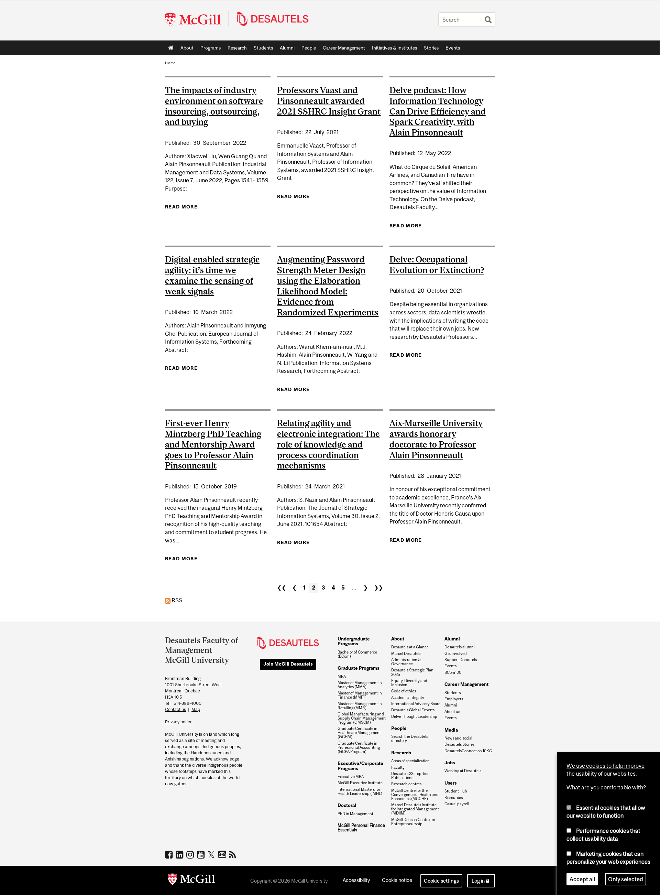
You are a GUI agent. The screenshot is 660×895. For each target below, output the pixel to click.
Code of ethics (403, 691)
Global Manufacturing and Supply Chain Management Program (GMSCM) (362, 718)
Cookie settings (441, 881)
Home (171, 48)
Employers (453, 699)
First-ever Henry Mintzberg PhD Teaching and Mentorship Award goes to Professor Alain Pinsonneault (213, 444)
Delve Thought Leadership (414, 716)
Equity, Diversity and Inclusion (409, 683)
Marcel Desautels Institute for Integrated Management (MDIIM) (415, 809)
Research (237, 48)
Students (263, 48)
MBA (342, 677)
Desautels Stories (459, 744)
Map (195, 709)
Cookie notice (397, 880)
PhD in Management (355, 814)
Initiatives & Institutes (392, 49)
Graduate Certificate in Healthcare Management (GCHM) (359, 732)
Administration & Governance (406, 662)
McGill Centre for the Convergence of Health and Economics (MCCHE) (415, 794)
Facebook (169, 854)
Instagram (191, 854)
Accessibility (356, 880)
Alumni (287, 48)
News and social (458, 738)
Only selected (625, 879)
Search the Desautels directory (409, 738)
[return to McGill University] (191, 880)
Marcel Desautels (406, 653)
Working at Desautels (462, 771)
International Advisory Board (416, 704)
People (308, 48)
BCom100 (452, 672)
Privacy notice (178, 721)
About (187, 48)
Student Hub (455, 791)
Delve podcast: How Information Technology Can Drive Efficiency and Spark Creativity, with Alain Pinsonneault (437, 111)
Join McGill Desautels (288, 664)
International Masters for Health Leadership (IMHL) (360, 791)
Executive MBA (351, 777)
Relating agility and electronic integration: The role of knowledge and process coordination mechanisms (328, 444)
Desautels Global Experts (412, 710)
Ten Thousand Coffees (223, 855)
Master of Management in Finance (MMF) (360, 695)
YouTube (201, 854)
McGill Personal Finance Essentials (361, 827)
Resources (453, 798)
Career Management (344, 48)
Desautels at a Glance (410, 647)
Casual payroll (456, 804)
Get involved (455, 653)
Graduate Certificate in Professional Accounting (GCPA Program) (359, 747)
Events (453, 48)
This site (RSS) (233, 854)
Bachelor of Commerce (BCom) (357, 654)
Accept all (582, 879)
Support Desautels (460, 660)
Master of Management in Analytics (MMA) (360, 685)
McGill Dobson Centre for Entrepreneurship (413, 822)
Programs (209, 49)
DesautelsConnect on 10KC (468, 751)
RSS (176, 600)
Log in (478, 881)
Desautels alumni (459, 647)
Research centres (406, 784)
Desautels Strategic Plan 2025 (412, 672)
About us (452, 712)
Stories (431, 48)
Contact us (175, 709)
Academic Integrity (407, 697)
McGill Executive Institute (360, 783)
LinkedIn (180, 854)
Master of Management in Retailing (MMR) (360, 706)
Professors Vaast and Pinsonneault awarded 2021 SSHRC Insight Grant (329, 100)
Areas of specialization (410, 761)
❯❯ (378, 587)
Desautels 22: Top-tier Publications (410, 776)
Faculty (398, 767)
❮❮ (281, 587)
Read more (181, 206)
